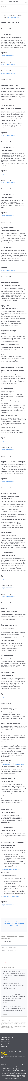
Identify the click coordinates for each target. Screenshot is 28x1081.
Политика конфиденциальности (9, 1043)
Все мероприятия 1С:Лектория (10, 896)
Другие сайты (4, 1046)
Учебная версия (5, 1039)
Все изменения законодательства (11, 869)
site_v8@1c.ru (14, 1054)
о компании (22, 1069)
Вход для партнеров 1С (7, 1037)
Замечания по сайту (6, 1044)
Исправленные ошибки (8, 55)
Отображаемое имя (6, 941)
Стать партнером (5, 1041)
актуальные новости (14, 17)
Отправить (8, 963)
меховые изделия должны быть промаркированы (13, 763)
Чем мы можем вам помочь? (8, 947)
